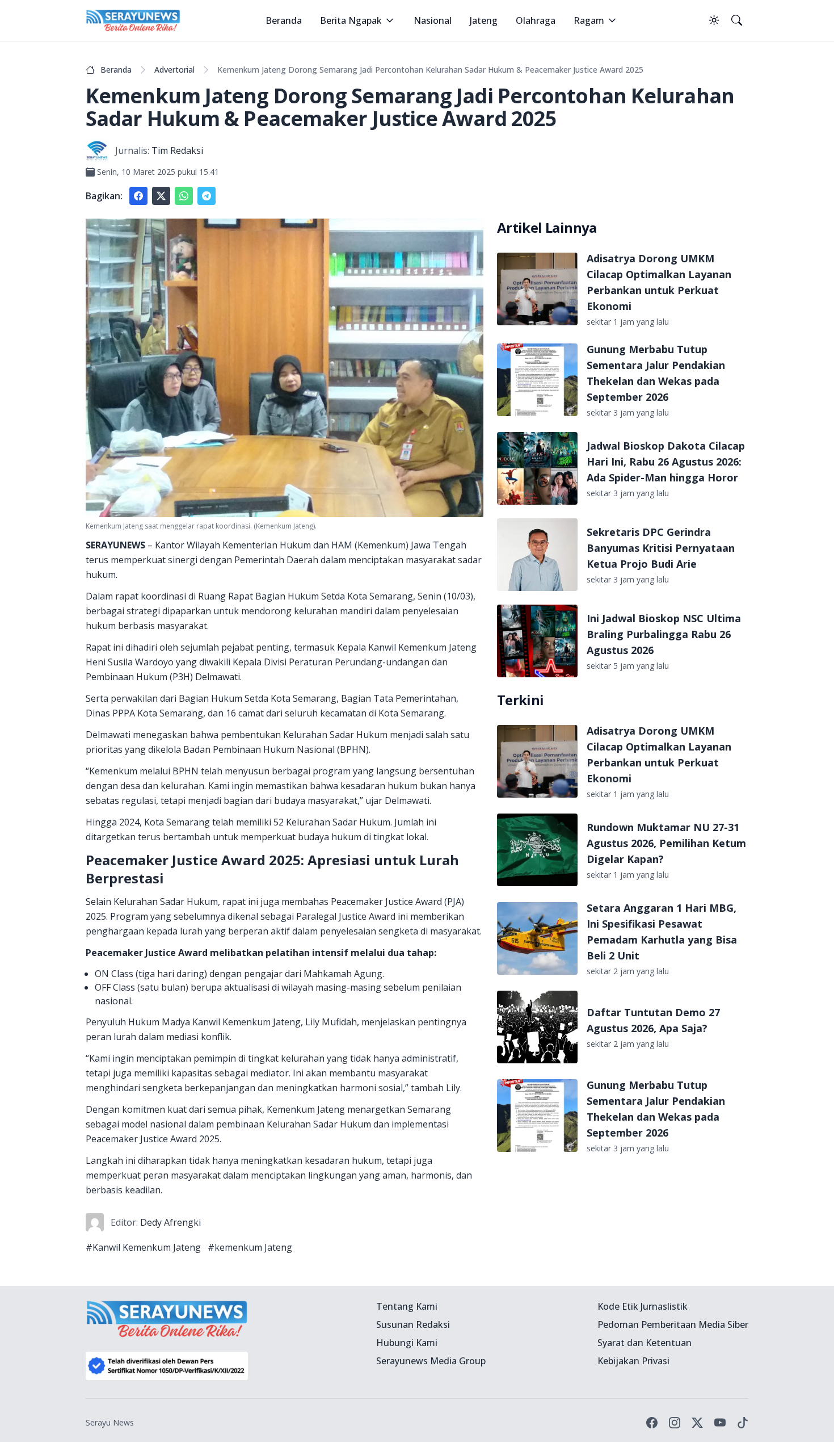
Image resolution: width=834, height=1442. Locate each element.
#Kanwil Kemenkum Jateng (143, 1247)
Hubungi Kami (406, 1342)
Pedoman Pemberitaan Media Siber (672, 1324)
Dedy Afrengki (170, 1222)
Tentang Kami (406, 1306)
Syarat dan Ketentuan (644, 1342)
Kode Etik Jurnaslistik (642, 1306)
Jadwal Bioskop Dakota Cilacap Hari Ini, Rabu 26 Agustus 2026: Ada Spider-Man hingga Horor (666, 461)
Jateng (484, 20)
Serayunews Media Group (431, 1361)
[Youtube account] (720, 1422)
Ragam (589, 20)
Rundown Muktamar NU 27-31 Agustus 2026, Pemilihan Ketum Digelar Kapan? (666, 843)
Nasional (433, 20)
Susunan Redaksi (413, 1324)
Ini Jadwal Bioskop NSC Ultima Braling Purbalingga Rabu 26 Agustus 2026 (664, 634)
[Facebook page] (652, 1422)
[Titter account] (697, 1422)
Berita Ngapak (351, 20)
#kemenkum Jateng (250, 1247)
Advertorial (174, 69)
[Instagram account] (674, 1422)
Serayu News (110, 1422)
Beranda (284, 20)
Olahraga (535, 20)
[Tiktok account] (742, 1422)
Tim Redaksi (177, 150)
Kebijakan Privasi (633, 1361)
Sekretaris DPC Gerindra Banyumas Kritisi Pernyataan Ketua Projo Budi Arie (661, 548)
